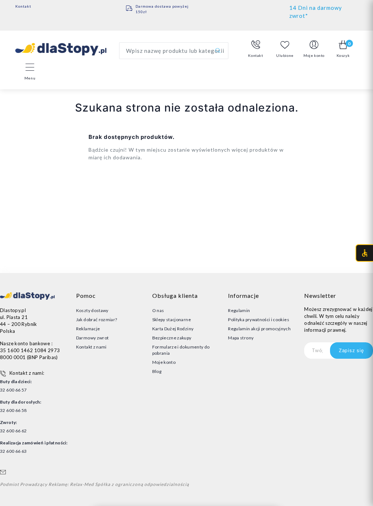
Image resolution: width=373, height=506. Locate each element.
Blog (156, 371)
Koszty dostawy (92, 310)
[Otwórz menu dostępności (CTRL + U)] (364, 253)
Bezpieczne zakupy (172, 337)
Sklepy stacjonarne (171, 319)
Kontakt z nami (91, 347)
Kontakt (23, 6)
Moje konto (164, 362)
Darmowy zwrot (92, 337)
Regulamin (239, 310)
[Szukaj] (217, 50)
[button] (255, 49)
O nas (158, 310)
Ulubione (285, 55)
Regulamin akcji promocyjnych (259, 328)
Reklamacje (88, 328)
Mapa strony (241, 337)
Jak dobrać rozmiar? (96, 319)
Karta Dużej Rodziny (173, 328)
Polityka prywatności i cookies (258, 319)
